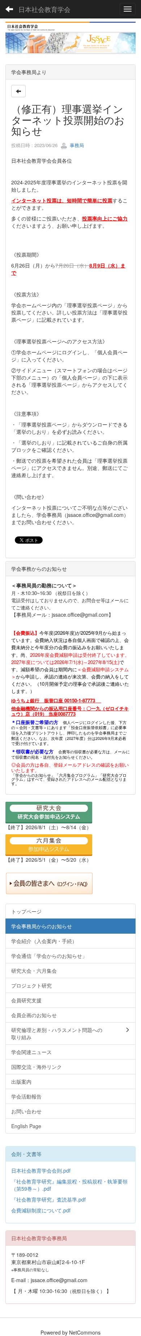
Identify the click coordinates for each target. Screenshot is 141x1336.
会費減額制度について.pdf (40, 1210)
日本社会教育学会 (44, 9)
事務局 (76, 145)
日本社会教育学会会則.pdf (40, 1170)
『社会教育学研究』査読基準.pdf (48, 1199)
